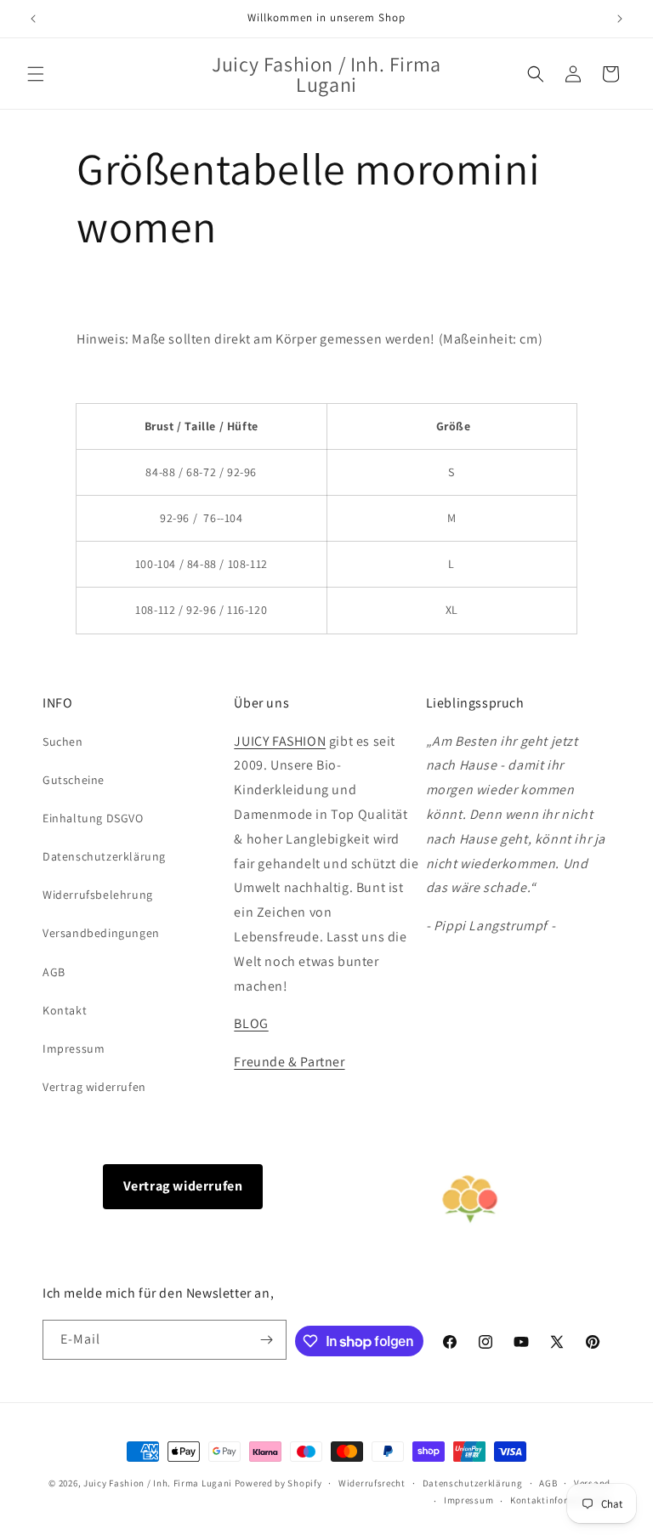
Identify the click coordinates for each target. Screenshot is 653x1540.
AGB (54, 972)
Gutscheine (74, 779)
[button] (35, 74)
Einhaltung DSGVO (93, 818)
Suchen (63, 741)
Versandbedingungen (101, 932)
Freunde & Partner (289, 1062)
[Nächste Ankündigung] (620, 18)
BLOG (251, 1023)
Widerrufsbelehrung (98, 894)
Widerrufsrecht (372, 1483)
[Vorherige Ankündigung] (33, 18)
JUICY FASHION (280, 741)
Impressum (74, 1048)
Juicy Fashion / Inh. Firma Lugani (157, 1483)
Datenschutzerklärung (104, 856)
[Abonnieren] (267, 1340)
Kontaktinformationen (560, 1500)
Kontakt (65, 1010)
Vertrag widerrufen (94, 1086)
